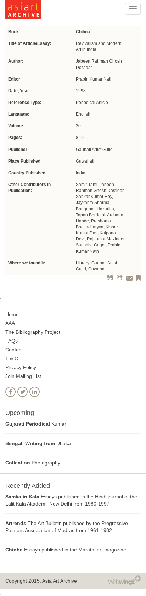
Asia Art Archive (59, 581)
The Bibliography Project (32, 332)
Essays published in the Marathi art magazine (65, 550)
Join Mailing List (23, 376)
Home (12, 314)
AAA (10, 323)
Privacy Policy (20, 367)
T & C (11, 358)
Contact (14, 349)
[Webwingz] (124, 580)
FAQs (11, 341)
